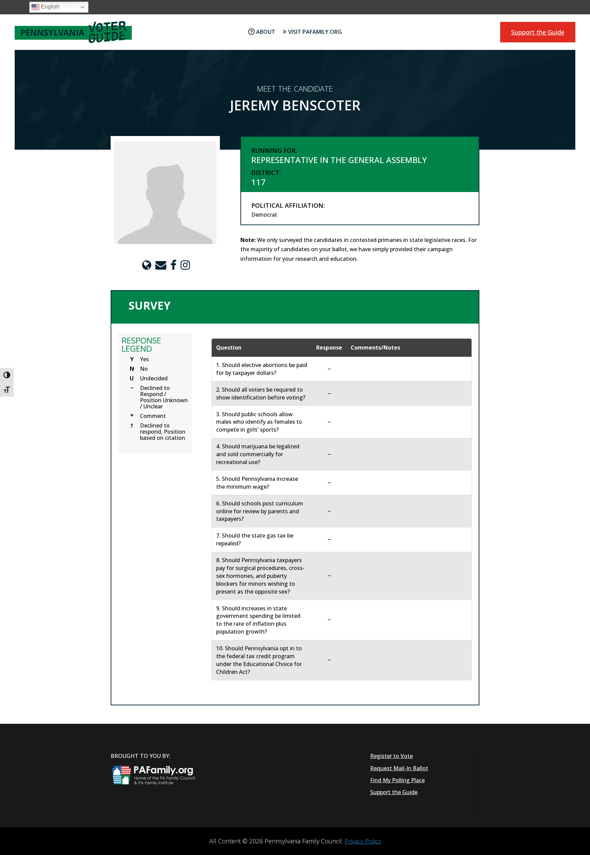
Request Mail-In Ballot (399, 768)
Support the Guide (537, 32)
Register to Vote (391, 756)
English (49, 7)
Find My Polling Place (397, 780)
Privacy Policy (363, 841)
